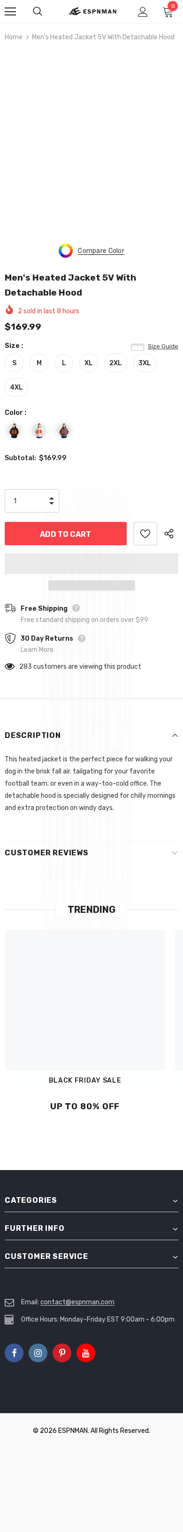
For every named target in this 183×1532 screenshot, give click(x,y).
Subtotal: (20, 458)
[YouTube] (85, 1353)
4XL (16, 387)
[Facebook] (14, 1353)
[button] (91, 563)
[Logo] (92, 11)
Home (14, 37)
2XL (115, 363)
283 (25, 667)
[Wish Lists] (145, 533)
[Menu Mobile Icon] (10, 11)
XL (88, 363)
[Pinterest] (62, 1353)
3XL (144, 363)
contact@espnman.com (77, 1302)
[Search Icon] (47, 11)
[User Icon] (143, 12)
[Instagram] (38, 1353)
